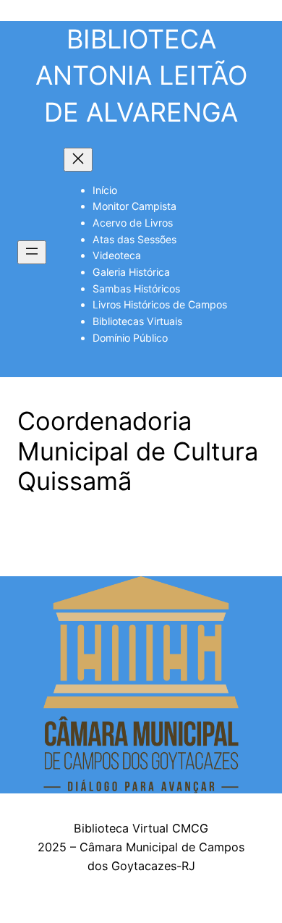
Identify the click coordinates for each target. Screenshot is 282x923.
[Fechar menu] (78, 160)
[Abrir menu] (31, 252)
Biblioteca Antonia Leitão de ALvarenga (141, 75)
